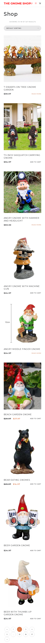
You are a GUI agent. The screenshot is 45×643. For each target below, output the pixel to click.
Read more (36, 94)
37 (32, 634)
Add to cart (40, 162)
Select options (40, 550)
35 (19, 634)
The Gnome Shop (17, 3)
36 (25, 634)
